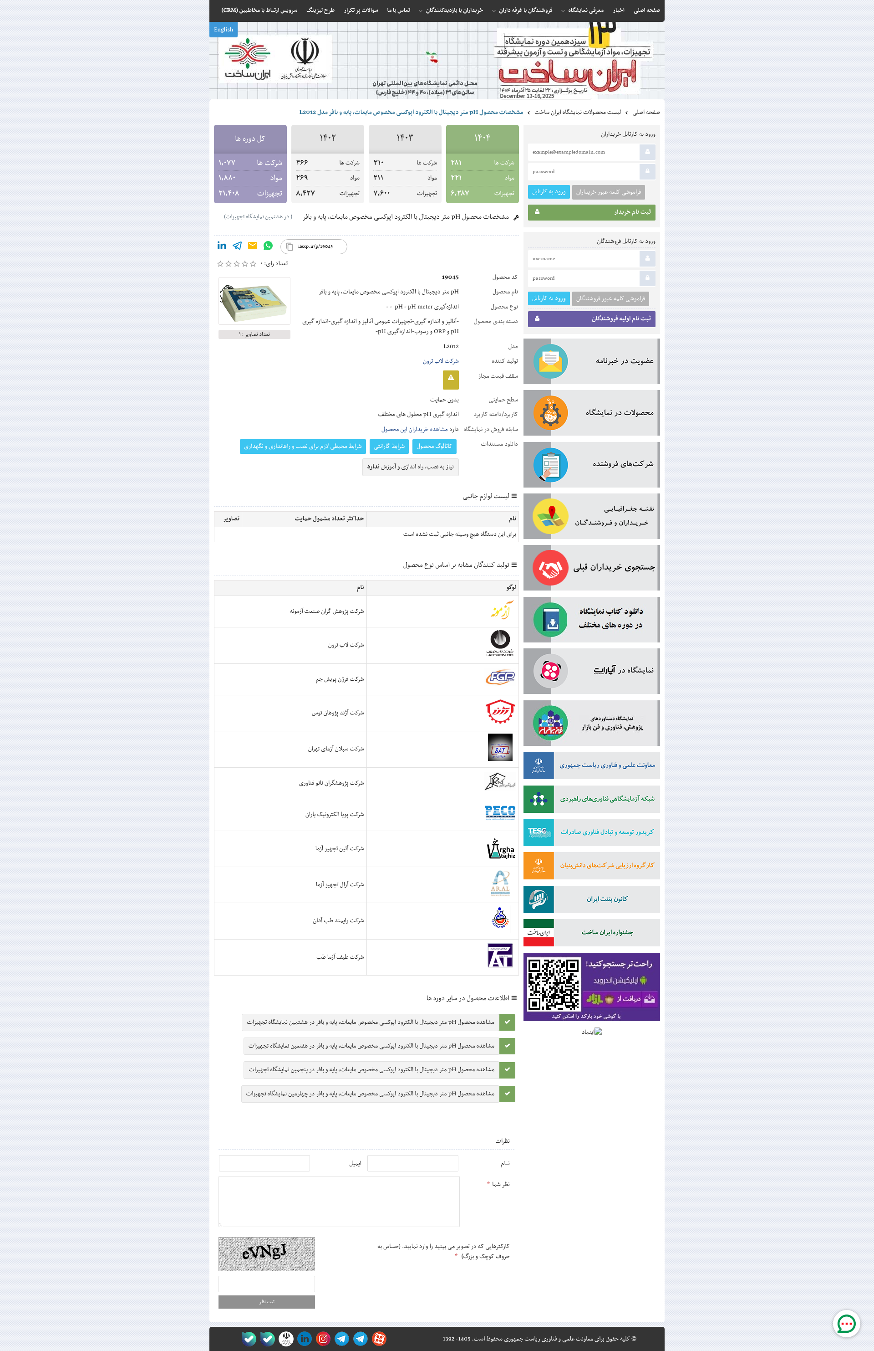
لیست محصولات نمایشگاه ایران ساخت (577, 113)
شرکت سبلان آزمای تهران (336, 749)
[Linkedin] (221, 247)
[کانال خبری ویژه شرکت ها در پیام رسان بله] (247, 1338)
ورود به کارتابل (549, 191)
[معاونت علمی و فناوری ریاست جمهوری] (284, 1338)
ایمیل (355, 1164)
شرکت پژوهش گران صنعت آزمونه (327, 611)
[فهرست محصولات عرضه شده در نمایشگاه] (591, 414)
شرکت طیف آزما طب (340, 957)
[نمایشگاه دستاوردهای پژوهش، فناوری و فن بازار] (591, 725)
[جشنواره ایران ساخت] (591, 934)
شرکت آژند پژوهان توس (338, 713)
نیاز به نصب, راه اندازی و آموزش (410, 467)
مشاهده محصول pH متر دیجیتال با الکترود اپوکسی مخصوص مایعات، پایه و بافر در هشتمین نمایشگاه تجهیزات (370, 1022)
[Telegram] (237, 247)
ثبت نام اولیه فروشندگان (621, 319)
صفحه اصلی (646, 113)
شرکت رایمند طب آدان (338, 921)
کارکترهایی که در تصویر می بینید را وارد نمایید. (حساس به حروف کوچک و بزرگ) (443, 1252)
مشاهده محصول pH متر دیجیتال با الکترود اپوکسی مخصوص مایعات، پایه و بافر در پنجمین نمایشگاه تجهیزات (371, 1070)
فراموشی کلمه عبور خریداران (608, 192)
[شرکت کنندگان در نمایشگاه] (591, 466)
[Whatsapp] (268, 247)
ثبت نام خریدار (632, 212)
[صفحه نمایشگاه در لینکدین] (303, 1338)
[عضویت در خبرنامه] (591, 363)
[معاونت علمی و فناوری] (591, 767)
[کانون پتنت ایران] (591, 901)
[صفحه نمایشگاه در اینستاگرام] (321, 1338)
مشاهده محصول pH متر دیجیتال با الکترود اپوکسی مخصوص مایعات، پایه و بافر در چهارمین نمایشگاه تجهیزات (370, 1094)
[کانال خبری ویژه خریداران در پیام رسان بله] (265, 1338)
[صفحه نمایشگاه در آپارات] (377, 1338)
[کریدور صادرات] (591, 834)
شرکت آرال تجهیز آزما (340, 885)
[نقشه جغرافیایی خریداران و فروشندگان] (591, 518)
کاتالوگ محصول (434, 447)
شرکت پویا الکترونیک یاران (334, 815)
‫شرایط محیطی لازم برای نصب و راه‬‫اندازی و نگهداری (303, 447)
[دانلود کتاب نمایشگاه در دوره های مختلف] (591, 621)
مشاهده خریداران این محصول (414, 430)
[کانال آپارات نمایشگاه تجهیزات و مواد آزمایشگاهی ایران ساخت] (591, 673)
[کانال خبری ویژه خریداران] (340, 1338)
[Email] (252, 247)
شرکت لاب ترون (441, 361)
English (223, 30)
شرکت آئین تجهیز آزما (339, 849)
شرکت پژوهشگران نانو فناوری (331, 783)
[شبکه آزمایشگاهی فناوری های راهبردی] (591, 801)
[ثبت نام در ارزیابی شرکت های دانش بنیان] (591, 867)
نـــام (505, 1164)
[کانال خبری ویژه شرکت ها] (359, 1338)
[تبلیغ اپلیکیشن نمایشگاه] (591, 989)
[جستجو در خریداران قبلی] (591, 569)
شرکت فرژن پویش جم (340, 679)
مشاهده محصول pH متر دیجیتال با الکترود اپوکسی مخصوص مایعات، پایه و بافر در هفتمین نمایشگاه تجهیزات (371, 1046)
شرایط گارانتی (389, 447)
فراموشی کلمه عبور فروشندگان (610, 299)
